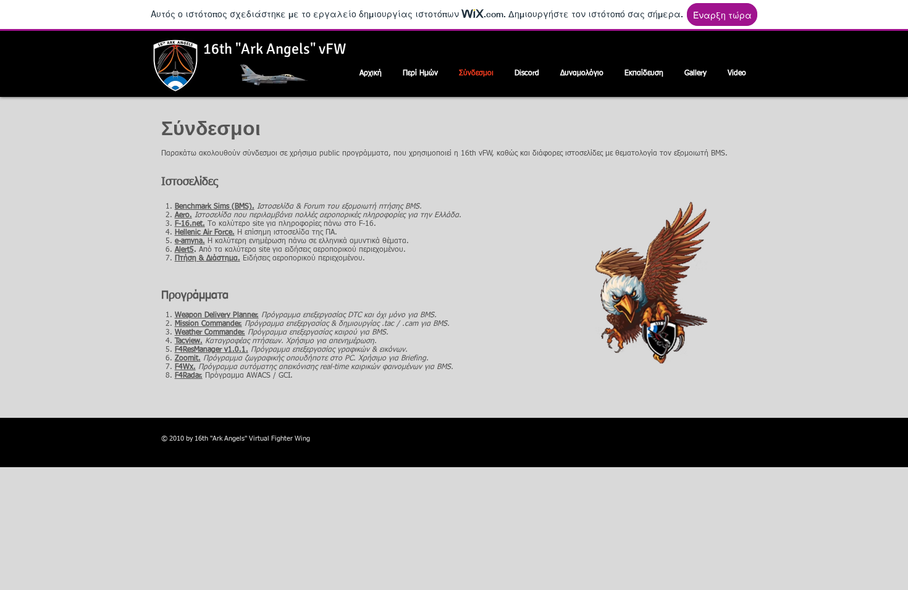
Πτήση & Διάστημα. (207, 258)
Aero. (183, 215)
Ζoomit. (188, 358)
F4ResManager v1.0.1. (211, 350)
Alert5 (184, 250)
